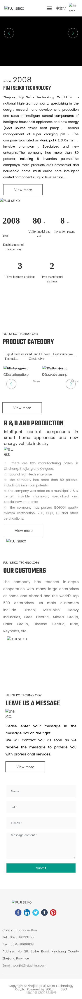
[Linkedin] (27, 912)
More (36, 381)
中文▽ (61, 8)
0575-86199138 (22, 944)
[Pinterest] (53, 912)
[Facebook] (18, 912)
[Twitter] (35, 912)
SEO (64, 989)
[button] (73, 33)
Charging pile (14, 375)
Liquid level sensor (16, 354)
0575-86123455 (22, 937)
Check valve (36, 358)
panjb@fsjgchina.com (29, 965)
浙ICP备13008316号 (41, 993)
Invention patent (64, 231)
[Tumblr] (44, 912)
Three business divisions (20, 276)
